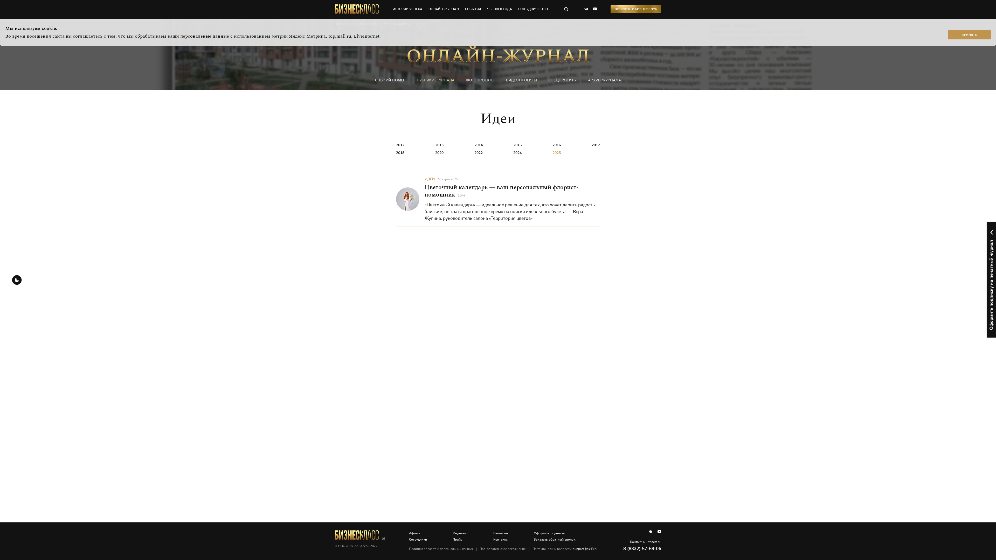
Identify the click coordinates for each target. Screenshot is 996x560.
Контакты (500, 539)
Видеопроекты (521, 80)
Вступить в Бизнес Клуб (636, 9)
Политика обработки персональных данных (441, 549)
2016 (556, 145)
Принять (969, 35)
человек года (499, 9)
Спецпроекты (562, 80)
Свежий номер (390, 80)
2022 (478, 152)
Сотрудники (418, 539)
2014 (478, 145)
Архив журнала (604, 80)
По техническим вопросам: (564, 549)
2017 (596, 145)
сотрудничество (533, 9)
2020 (439, 152)
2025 (556, 152)
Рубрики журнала (435, 80)
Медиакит (460, 533)
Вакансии (500, 533)
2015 (517, 145)
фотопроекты (480, 80)
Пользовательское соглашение (503, 549)
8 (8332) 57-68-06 (642, 549)
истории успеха (407, 9)
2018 (400, 152)
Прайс (457, 539)
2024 (517, 152)
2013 (439, 145)
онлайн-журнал (443, 9)
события (473, 9)
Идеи (430, 179)
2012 (400, 145)
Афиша (414, 533)
